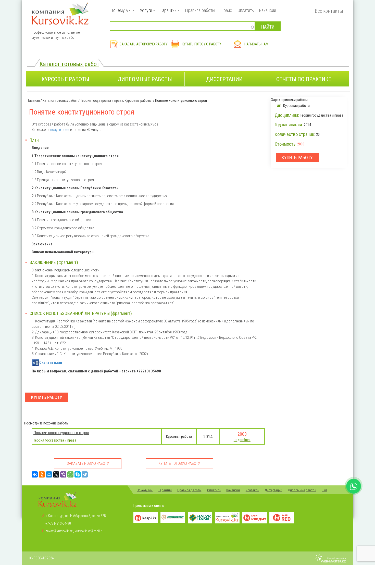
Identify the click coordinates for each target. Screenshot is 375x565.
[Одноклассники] (42, 474)
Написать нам (256, 44)
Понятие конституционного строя (61, 432)
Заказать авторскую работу (144, 44)
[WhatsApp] (70, 474)
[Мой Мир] (49, 474)
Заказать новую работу (88, 463)
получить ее (59, 129)
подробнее (242, 440)
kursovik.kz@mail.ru (89, 531)
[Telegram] (85, 474)
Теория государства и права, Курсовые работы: (116, 100)
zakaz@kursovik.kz (58, 531)
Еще (324, 490)
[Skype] (77, 474)
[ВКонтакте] (35, 474)
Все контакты (329, 11)
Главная (34, 100)
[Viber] (63, 474)
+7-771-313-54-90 (58, 523)
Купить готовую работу (201, 44)
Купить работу (46, 397)
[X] (56, 474)
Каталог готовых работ (69, 63)
